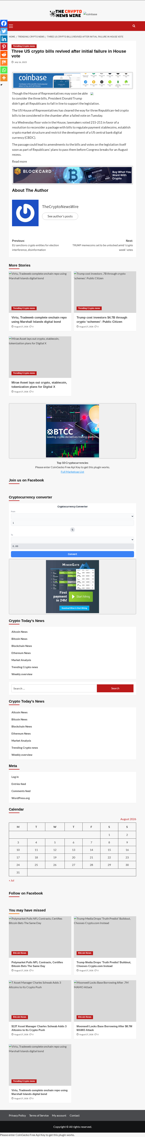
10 (18, 849)
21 (91, 857)
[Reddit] (3, 54)
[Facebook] (3, 23)
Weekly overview (21, 674)
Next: (102, 245)
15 (109, 849)
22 (109, 857)
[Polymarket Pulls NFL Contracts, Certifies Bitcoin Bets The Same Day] (40, 937)
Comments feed (21, 791)
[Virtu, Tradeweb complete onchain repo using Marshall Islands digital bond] (40, 292)
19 (54, 857)
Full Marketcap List (72, 471)
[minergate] (72, 586)
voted (86, 122)
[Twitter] (3, 31)
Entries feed (18, 783)
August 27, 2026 (21, 326)
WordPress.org (20, 798)
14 (91, 849)
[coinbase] (72, 80)
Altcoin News (19, 631)
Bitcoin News (19, 638)
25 (36, 864)
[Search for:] (54, 688)
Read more (19, 161)
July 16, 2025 (20, 62)
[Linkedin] (3, 38)
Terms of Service (39, 1115)
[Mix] (3, 62)
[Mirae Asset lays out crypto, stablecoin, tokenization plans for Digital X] (40, 357)
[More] (3, 77)
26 (54, 864)
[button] (12, 25)
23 (127, 857)
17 (18, 857)
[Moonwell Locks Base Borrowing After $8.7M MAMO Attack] (105, 1001)
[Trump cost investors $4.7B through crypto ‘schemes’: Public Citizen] (105, 292)
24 (18, 864)
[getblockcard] (72, 175)
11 (36, 849)
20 (73, 857)
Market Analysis (21, 660)
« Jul (11, 880)
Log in (15, 776)
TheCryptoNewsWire (60, 207)
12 (54, 849)
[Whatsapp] (3, 70)
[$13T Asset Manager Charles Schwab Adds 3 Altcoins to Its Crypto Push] (40, 1001)
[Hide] (1, 84)
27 (73, 864)
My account (59, 1115)
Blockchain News (21, 645)
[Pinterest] (3, 46)
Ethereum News (21, 652)
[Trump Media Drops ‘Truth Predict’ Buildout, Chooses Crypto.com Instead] (105, 937)
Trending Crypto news (24, 46)
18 (36, 857)
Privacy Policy (17, 1115)
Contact (75, 1115)
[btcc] (72, 430)
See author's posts (60, 216)
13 (73, 849)
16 (127, 849)
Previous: (35, 245)
